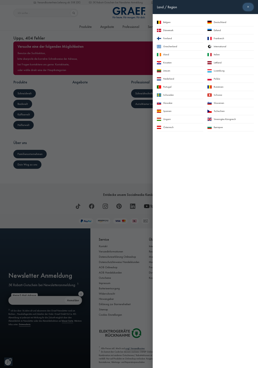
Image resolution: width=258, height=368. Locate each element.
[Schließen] (248, 7)
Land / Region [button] (167, 7)
